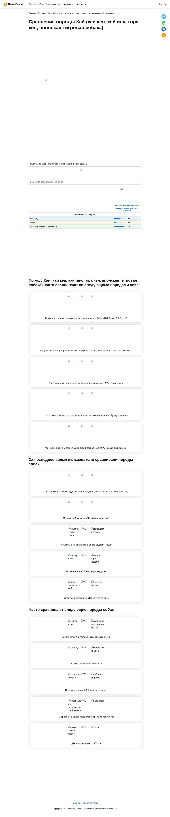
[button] (86, 307)
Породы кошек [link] (53, 4)
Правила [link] (76, 803)
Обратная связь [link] (90, 803)
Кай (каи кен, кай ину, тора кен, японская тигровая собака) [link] (78, 13)
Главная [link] (32, 13)
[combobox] (30, 164)
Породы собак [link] (36, 4)
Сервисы (67, 4)
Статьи (80, 4)
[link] (86, 307)
